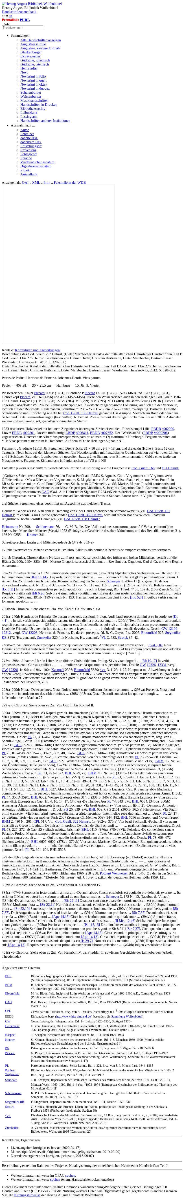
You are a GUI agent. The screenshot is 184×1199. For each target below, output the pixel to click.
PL (30, 737)
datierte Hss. (29, 138)
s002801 (29, 433)
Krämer (32, 535)
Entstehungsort (31, 146)
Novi (24, 72)
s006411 (82, 433)
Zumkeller (44, 637)
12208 (32, 632)
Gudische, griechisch (35, 60)
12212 (6, 632)
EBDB (156, 429)
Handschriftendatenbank (19, 12)
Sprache (26, 158)
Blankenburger (31, 52)
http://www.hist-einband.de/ (74, 1016)
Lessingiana (28, 116)
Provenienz (28, 150)
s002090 (168, 429)
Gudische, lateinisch (34, 64)
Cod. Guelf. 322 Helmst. (72, 821)
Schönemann (45, 527)
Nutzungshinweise (27, 1195)
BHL (18, 745)
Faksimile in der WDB (70, 182)
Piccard (39, 393)
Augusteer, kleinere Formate (40, 48)
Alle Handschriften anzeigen (40, 40)
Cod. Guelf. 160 (143, 468)
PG (66, 809)
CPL (36, 821)
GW (164, 628)
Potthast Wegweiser (114, 873)
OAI (25, 182)
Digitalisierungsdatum (35, 166)
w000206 (161, 433)
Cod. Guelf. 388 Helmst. (85, 515)
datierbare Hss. (31, 142)
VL (103, 637)
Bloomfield (149, 632)
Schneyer (113, 581)
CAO (45, 492)
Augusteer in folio (33, 44)
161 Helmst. (170, 468)
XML (36, 182)
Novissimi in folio (33, 76)
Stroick (123, 637)
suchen (70, 1175)
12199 (172, 628)
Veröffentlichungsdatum (37, 162)
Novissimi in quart (33, 80)
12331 (162, 665)
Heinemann (10, 527)
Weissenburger (30, 96)
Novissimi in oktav (33, 84)
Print (47, 182)
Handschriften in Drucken (38, 104)
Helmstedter (28, 68)
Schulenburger (30, 92)
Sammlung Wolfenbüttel (126, 1016)
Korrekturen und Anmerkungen (37, 350)
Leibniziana (28, 112)
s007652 (107, 433)
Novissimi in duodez (35, 88)
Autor (24, 130)
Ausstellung (28, 174)
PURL (25, 20)
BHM (159, 761)
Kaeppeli (57, 670)
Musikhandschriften (34, 100)
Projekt (25, 170)
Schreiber (27, 134)
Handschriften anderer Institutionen (45, 120)
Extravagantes (30, 56)
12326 (151, 665)
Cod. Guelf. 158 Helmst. (80, 413)
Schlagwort (28, 154)
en (10, 16)
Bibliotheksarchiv (32, 108)
